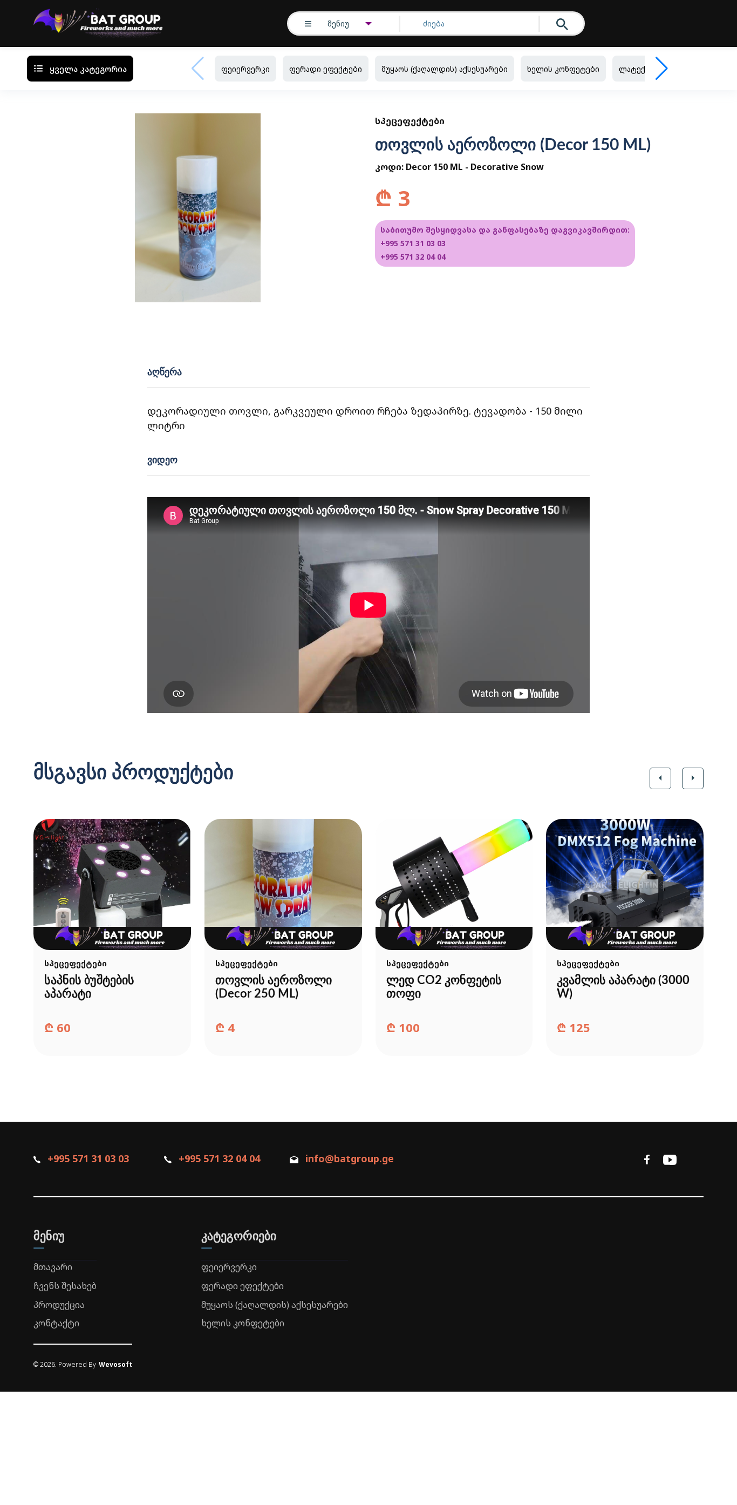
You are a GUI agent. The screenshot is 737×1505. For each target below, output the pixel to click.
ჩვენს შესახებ (65, 1286)
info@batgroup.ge (349, 1158)
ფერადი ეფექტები (325, 69)
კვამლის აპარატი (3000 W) (623, 987)
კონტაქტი (56, 1323)
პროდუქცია (59, 1305)
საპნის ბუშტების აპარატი (89, 987)
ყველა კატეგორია (88, 68)
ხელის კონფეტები (563, 69)
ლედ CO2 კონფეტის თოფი (444, 987)
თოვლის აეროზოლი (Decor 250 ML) (273, 987)
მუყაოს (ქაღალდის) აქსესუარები (444, 69)
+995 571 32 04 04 (413, 257)
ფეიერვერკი (245, 69)
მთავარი (52, 1267)
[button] (660, 778)
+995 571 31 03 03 (413, 243)
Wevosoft (115, 1364)
